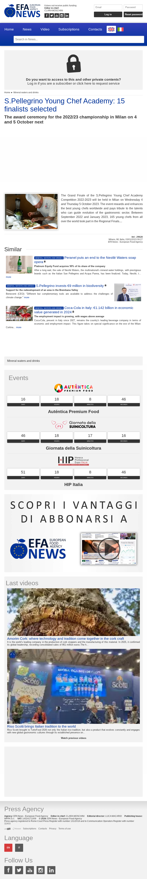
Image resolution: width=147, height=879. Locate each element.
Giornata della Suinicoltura (73, 448)
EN (8, 847)
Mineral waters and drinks (26, 92)
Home (9, 29)
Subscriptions (68, 29)
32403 (7, 823)
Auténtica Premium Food (73, 411)
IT (19, 847)
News (27, 29)
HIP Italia (73, 484)
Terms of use (64, 828)
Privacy (52, 828)
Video (45, 29)
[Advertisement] (73, 165)
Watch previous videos (73, 738)
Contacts (95, 29)
